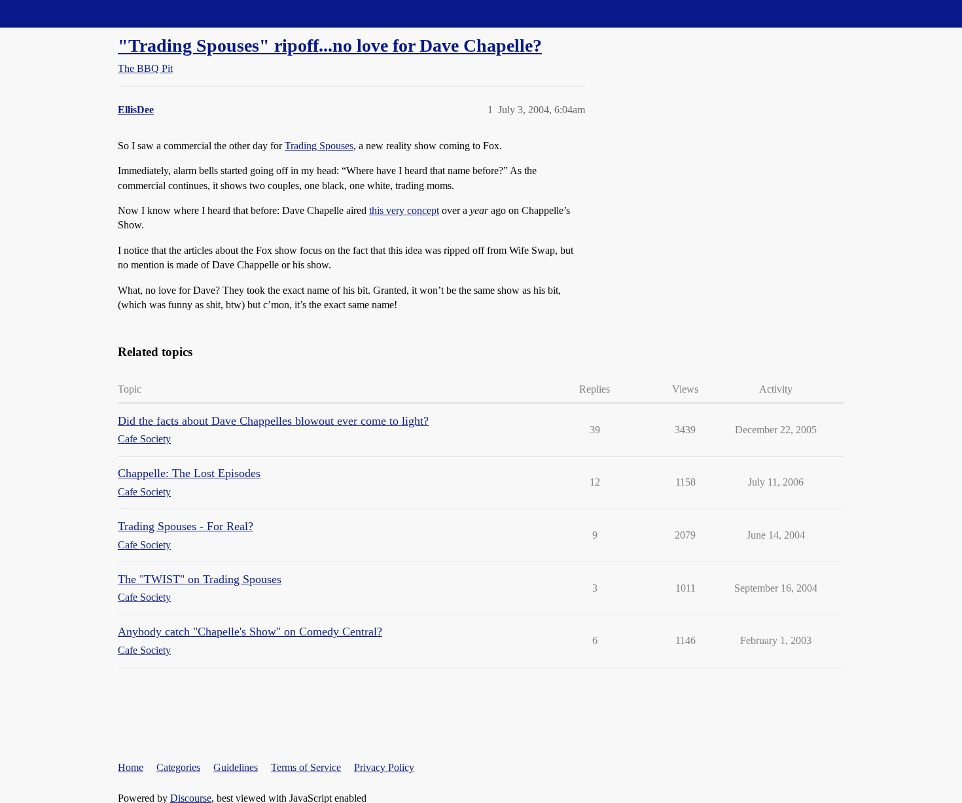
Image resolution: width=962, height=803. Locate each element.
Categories (178, 767)
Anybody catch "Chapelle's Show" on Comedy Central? (250, 631)
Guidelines (235, 767)
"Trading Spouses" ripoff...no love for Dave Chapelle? (330, 45)
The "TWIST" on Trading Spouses (199, 579)
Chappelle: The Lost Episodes (189, 473)
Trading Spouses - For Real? (185, 526)
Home (130, 767)
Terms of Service (306, 767)
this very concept (404, 210)
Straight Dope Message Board (69, 13)
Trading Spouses (319, 145)
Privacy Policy (384, 767)
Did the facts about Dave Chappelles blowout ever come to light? (273, 420)
